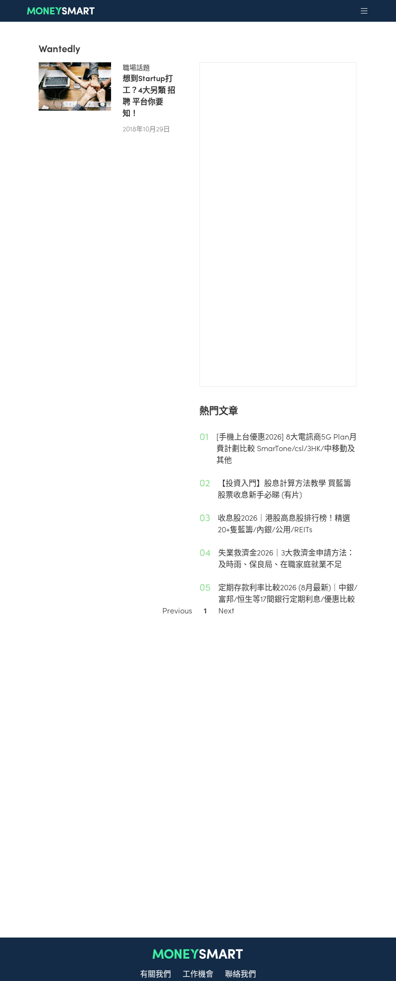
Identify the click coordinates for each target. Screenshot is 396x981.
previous (177, 610)
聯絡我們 (240, 973)
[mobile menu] (364, 11)
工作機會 (198, 973)
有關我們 (155, 973)
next (226, 610)
